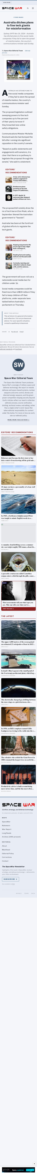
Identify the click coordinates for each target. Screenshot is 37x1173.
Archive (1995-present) (11, 837)
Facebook (14, 332)
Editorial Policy (8, 853)
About (4, 846)
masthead (18, 349)
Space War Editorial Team (13, 51)
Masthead (6, 850)
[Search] (28, 8)
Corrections (7, 857)
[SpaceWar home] (12, 8)
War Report (6, 829)
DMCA (33, 893)
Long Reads (6, 833)
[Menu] (33, 8)
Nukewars (6, 825)
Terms (26, 893)
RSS (13, 884)
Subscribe (6, 2)
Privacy (19, 893)
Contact (5, 861)
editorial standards (6, 349)
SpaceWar (6, 822)
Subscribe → (10, 879)
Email (22, 332)
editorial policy (21, 416)
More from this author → (18, 420)
